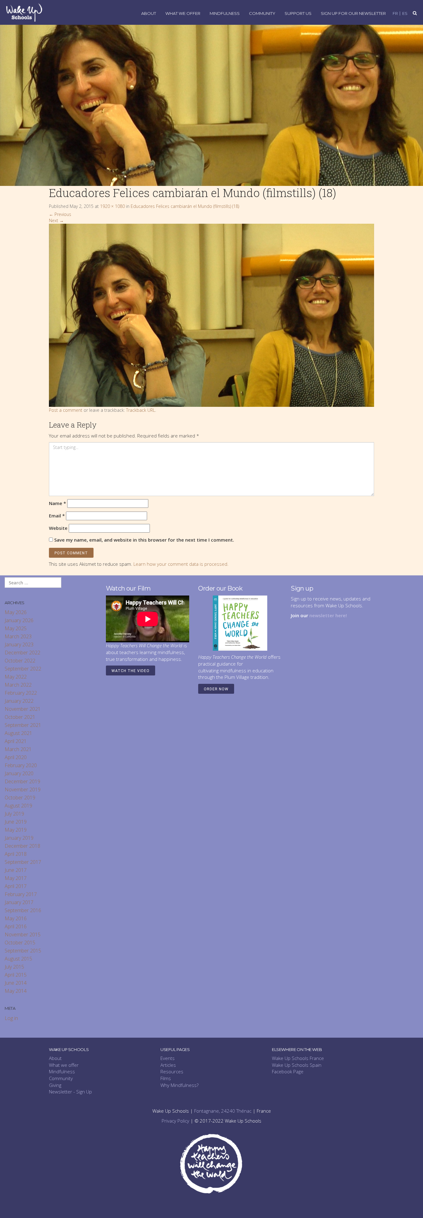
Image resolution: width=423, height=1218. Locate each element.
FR (395, 13)
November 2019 (23, 789)
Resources (171, 1071)
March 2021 (18, 749)
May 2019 (16, 829)
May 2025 (16, 628)
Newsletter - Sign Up (70, 1091)
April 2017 (16, 886)
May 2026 (16, 612)
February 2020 (21, 765)
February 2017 (21, 894)
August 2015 (18, 958)
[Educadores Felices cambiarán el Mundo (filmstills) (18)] (211, 314)
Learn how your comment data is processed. (181, 564)
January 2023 (19, 644)
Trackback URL (140, 410)
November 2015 (23, 934)
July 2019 (14, 813)
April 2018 (16, 854)
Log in (11, 1018)
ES (405, 13)
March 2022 (18, 684)
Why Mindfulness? (179, 1085)
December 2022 (22, 652)
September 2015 (23, 950)
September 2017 (23, 862)
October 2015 (20, 942)
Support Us (298, 13)
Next (56, 220)
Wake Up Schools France (298, 1058)
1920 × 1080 (112, 206)
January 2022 (19, 700)
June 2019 (16, 821)
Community (262, 13)
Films (165, 1078)
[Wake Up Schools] (24, 12)
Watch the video (130, 671)
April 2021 (16, 741)
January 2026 (19, 620)
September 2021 (23, 725)
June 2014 (16, 982)
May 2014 (16, 990)
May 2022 (16, 676)
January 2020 (19, 773)
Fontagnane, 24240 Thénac (222, 1111)
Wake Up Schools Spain (296, 1065)
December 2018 (22, 845)
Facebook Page (287, 1071)
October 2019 (20, 797)
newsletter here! (328, 615)
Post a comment (65, 410)
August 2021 (18, 733)
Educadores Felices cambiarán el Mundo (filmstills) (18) (185, 206)
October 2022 (20, 660)
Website (58, 528)
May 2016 (16, 918)
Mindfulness (225, 13)
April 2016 (16, 926)
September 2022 (23, 668)
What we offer (64, 1065)
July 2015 (14, 966)
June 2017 (16, 870)
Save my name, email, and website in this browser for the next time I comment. (144, 540)
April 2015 (16, 974)
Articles (168, 1065)
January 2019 (19, 837)
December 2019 (22, 781)
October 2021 (20, 717)
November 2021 (23, 709)
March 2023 (18, 636)
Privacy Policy (175, 1121)
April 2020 (16, 757)
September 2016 (23, 910)
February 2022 (21, 692)
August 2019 (18, 805)
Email (57, 515)
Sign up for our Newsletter (353, 13)
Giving (55, 1085)
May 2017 (16, 878)
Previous (60, 214)
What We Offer (182, 13)
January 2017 (19, 902)
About (148, 13)
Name (57, 503)
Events (167, 1058)
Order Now (216, 689)
